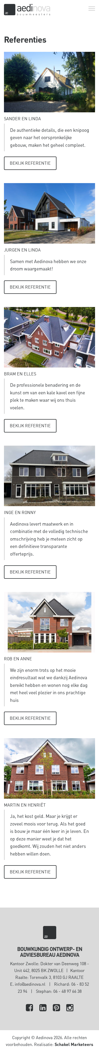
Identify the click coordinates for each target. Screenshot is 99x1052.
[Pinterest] (56, 1008)
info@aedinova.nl (30, 984)
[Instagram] (70, 1008)
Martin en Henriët (25, 805)
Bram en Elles (20, 373)
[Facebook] (29, 1008)
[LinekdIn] (43, 1008)
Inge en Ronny (20, 512)
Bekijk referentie (30, 163)
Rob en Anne (18, 658)
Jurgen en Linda (22, 250)
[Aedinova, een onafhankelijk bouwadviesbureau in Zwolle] (27, 9)
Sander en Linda (22, 118)
